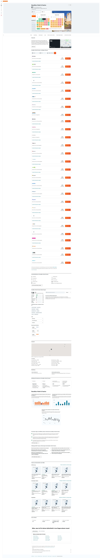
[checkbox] (35, 327)
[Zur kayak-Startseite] (5, 1)
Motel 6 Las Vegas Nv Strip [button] (65, 490)
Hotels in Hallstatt (47, 540)
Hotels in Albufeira (60, 539)
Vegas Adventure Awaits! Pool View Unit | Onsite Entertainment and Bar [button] (66, 474)
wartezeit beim (36, 314)
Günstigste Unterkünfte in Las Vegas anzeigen (65, 480)
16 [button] (41, 22)
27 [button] (48, 24)
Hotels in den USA (45, 556)
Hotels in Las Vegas (47, 539)
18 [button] (62, 22)
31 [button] (60, 26)
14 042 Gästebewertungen (38, 7)
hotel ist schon (33, 309)
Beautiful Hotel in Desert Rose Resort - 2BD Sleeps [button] (55, 507)
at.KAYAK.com (32, 556)
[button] (1, 1)
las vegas (37, 309)
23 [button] (41, 24)
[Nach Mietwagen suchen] (1, 7)
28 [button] (37, 26)
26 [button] (46, 24)
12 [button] (51, 22)
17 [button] (60, 22)
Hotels (36, 556)
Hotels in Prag (59, 540)
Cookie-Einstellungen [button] (34, 269)
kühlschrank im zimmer (39, 312)
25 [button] (62, 24)
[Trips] (1, 13)
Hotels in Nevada (49, 556)
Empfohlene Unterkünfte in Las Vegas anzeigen (65, 497)
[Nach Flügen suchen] (1, 3)
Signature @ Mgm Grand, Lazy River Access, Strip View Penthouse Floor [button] (66, 507)
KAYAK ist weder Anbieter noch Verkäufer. (38, 549)
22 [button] (39, 24)
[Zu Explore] (1, 9)
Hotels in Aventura (35, 540)
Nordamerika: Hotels (40, 556)
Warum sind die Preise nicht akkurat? (37, 552)
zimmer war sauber (34, 307)
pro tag (32, 314)
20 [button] (48, 22)
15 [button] (39, 22)
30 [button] (41, 26)
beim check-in (33, 312)
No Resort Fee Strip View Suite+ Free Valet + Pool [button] (46, 507)
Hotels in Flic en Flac (35, 539)
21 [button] (37, 24)
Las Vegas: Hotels (54, 556)
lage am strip (38, 307)
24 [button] (60, 24)
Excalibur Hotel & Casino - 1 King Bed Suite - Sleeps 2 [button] (56, 491)
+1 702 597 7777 (33, 9)
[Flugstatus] (1, 11)
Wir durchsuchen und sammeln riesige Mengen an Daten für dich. (41, 550)
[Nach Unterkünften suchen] (1, 5)
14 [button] (37, 22)
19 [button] (51, 24)
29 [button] (39, 26)
